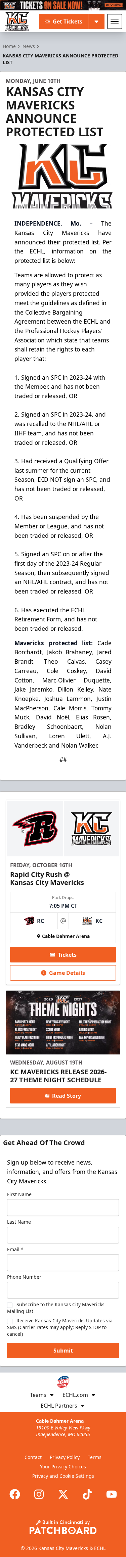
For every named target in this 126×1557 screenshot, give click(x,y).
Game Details (67, 973)
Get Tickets (67, 21)
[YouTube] (111, 1494)
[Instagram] (39, 1494)
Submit (63, 1350)
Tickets (67, 954)
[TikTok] (87, 1494)
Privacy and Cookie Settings (63, 1476)
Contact (33, 1457)
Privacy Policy (65, 1457)
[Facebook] (14, 1494)
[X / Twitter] (63, 1494)
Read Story (66, 1095)
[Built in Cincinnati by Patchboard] (63, 1527)
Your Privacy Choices (63, 1466)
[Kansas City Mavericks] (17, 21)
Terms (94, 1457)
